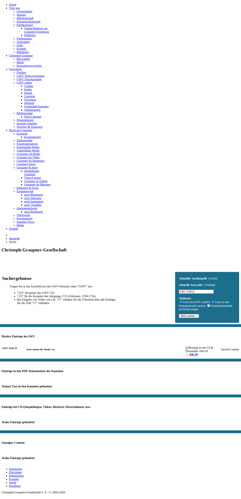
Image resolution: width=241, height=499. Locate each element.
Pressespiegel (24, 218)
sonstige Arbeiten (27, 123)
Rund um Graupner (20, 130)
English (13, 228)
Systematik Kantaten (36, 106)
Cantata (28, 86)
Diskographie (25, 140)
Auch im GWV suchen (196, 302)
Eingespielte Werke (28, 147)
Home (12, 4)
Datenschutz (16, 475)
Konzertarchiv (32, 137)
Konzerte (22, 133)
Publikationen (25, 25)
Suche (12, 482)
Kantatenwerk (25, 191)
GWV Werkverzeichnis (30, 76)
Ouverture (30, 99)
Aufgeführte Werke (28, 150)
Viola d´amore (32, 177)
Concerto (29, 96)
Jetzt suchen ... (189, 316)
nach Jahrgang (32, 198)
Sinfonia (29, 103)
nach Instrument (33, 201)
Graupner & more (27, 167)
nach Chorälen (32, 205)
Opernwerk (23, 215)
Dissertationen (25, 120)
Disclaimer (15, 472)
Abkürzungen (32, 109)
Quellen (21, 72)
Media (20, 225)
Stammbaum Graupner (31, 172)
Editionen (30, 35)
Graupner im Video (28, 157)
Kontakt (21, 48)
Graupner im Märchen (37, 184)
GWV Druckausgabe (29, 79)
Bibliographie (25, 113)
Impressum (15, 469)
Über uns (14, 8)
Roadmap (15, 485)
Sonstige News (25, 221)
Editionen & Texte (27, 188)
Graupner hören (26, 164)
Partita (28, 89)
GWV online (24, 82)
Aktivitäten (23, 42)
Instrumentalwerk (27, 208)
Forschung (15, 69)
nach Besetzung (33, 194)
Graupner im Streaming (30, 160)
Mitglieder (23, 52)
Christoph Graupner (21, 55)
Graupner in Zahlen (35, 181)
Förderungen (24, 38)
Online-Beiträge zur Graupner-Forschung (36, 30)
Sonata (28, 92)
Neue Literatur (32, 116)
